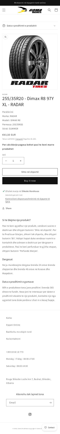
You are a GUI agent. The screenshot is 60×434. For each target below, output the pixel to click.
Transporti (19, 139)
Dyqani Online (13, 324)
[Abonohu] (50, 402)
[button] (3, 10)
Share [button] (9, 208)
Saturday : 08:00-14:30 (17, 366)
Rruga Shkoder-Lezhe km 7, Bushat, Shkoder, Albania (28, 381)
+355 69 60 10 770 (14, 352)
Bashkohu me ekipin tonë (19, 331)
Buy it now (30, 180)
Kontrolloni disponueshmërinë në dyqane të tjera (27, 200)
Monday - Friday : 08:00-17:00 (20, 358)
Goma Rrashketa (23, 428)
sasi (4, 154)
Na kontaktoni (13, 338)
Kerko (9, 317)
